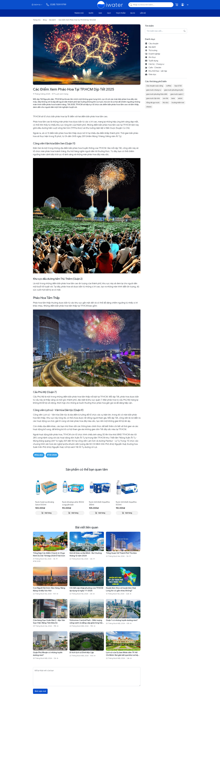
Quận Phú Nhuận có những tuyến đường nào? (47, 653)
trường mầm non (178, 102)
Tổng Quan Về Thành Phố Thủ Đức (121, 553)
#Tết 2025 (52, 455)
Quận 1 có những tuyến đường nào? (122, 620)
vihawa (148, 107)
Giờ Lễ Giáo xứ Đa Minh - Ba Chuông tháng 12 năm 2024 (86, 554)
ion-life (165, 98)
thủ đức (165, 102)
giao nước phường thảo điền (156, 94)
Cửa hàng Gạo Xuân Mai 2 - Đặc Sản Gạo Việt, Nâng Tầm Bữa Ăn (49, 621)
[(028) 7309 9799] (47, 4)
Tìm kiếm (149, 26)
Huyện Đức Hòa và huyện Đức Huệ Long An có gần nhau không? (121, 589)
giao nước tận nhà (153, 98)
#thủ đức (39, 455)
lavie (173, 98)
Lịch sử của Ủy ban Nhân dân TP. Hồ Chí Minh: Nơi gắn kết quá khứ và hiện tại (122, 654)
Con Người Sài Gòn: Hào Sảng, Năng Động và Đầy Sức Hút (49, 589)
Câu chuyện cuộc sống (154, 86)
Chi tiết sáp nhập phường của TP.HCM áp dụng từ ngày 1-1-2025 (86, 589)
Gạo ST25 (178, 86)
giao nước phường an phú (173, 90)
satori (180, 98)
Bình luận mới (40, 691)
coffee (168, 86)
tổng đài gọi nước (153, 102)
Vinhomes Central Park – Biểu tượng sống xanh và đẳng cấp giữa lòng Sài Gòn (86, 621)
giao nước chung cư (153, 90)
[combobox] (151, 4)
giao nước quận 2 (176, 94)
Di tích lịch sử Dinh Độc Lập (82, 652)
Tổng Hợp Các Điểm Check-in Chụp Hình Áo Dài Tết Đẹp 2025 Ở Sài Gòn (49, 554)
